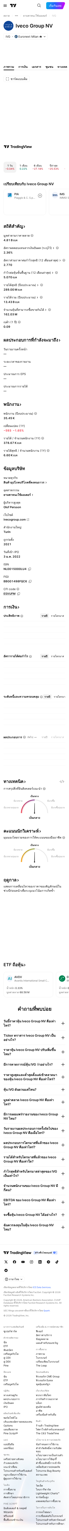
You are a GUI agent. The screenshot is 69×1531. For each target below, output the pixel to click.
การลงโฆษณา (43, 1512)
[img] (40, 36)
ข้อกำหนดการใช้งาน (47, 1444)
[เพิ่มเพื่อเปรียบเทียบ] (40, 196)
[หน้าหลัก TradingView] (13, 5)
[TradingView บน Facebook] (14, 1261)
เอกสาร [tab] (36, 67)
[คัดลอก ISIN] (29, 569)
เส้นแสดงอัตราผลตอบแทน (18, 1421)
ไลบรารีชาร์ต (43, 1489)
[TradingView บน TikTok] (56, 1261)
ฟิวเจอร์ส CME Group (48, 1376)
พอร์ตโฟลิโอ (10, 1417)
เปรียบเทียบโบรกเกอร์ (47, 1361)
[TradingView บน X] (6, 1261)
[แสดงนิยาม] (32, 235)
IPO (6, 1406)
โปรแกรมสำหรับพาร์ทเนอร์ (50, 1519)
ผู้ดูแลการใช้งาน (12, 1478)
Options (8, 1425)
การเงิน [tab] (23, 67)
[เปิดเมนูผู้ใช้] (5, 5)
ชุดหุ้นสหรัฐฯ (43, 1384)
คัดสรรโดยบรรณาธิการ (17, 1497)
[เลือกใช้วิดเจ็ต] (61, 781)
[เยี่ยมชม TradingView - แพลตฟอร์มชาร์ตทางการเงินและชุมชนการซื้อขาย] (18, 146)
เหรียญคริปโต (11, 1353)
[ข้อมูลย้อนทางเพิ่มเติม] (16, 15)
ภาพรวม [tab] (9, 67)
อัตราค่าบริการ (44, 1335)
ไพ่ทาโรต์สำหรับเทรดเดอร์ (50, 1429)
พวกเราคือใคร (43, 1395)
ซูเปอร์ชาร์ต (10, 1331)
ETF (6, 1346)
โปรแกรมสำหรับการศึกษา (50, 1523)
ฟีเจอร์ (39, 1331)
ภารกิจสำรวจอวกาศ (47, 1399)
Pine (6, 1365)
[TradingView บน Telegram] (48, 1261)
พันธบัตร (8, 1349)
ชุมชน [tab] (49, 67)
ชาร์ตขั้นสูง (42, 1497)
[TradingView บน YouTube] (23, 1261)
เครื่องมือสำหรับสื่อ (46, 1414)
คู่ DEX (7, 1361)
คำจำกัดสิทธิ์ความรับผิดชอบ (49, 1450)
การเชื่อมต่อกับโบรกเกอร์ (49, 1515)
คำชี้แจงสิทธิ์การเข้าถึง (48, 1462)
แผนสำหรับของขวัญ (47, 1342)
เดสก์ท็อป (9, 1448)
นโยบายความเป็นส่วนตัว (49, 1455)
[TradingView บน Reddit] (6, 1270)
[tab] (44, 615)
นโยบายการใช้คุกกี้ (46, 1459)
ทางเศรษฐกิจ (11, 1395)
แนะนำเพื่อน (10, 1466)
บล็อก (39, 1402)
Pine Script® (11, 1433)
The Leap (41, 1365)
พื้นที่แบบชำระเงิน (13, 1519)
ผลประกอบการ (12, 1399)
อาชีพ (39, 1410)
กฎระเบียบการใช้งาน (15, 1474)
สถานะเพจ (41, 1474)
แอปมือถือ (9, 1444)
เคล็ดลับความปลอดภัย (48, 1466)
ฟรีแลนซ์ (8, 1515)
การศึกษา (9, 1493)
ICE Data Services (42, 1287)
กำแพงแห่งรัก (11, 1462)
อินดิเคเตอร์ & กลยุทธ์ (15, 1508)
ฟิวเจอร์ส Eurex (44, 1380)
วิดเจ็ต (39, 1485)
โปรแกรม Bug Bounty (48, 1470)
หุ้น (5, 1342)
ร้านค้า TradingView (47, 1425)
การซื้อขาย (10, 1489)
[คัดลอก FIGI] (30, 581)
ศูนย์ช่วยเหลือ (43, 1406)
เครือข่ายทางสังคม (14, 1459)
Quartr (47, 1310)
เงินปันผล (9, 1402)
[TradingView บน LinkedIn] (40, 1261)
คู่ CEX (7, 1357)
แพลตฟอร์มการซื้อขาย (48, 1501)
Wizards (8, 1512)
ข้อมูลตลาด (42, 1338)
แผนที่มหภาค (11, 1429)
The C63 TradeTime (47, 1433)
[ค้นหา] (39, 5)
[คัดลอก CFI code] (18, 593)
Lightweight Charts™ (47, 1493)
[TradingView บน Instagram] (31, 1261)
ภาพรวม (40, 1353)
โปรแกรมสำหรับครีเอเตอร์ (18, 1470)
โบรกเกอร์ (41, 1357)
